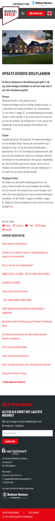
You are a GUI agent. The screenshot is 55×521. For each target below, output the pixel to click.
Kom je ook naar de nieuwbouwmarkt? (17, 265)
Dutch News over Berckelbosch (14, 243)
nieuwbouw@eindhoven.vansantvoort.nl (17, 478)
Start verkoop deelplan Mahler (14, 347)
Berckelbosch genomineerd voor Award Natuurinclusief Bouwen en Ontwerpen (24, 336)
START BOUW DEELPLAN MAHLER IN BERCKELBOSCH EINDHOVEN (23, 311)
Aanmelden (10, 441)
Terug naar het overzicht (15, 381)
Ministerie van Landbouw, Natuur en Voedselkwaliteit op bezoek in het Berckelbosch (25, 254)
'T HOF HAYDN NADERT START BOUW (16, 300)
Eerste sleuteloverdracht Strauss (15, 355)
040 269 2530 (8, 482)
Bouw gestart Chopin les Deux (14, 373)
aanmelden (37, 13)
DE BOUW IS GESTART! (11, 282)
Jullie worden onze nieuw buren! (15, 291)
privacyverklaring (10, 512)
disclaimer (34, 512)
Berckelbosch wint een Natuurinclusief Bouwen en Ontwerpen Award (27, 323)
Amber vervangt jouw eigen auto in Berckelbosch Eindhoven (26, 364)
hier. (12, 206)
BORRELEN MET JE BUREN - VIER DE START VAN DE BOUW (25, 274)
